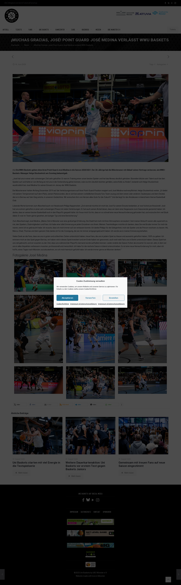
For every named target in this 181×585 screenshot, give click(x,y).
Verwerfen (90, 298)
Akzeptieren (67, 298)
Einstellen (113, 298)
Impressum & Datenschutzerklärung (83, 304)
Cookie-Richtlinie (63, 304)
